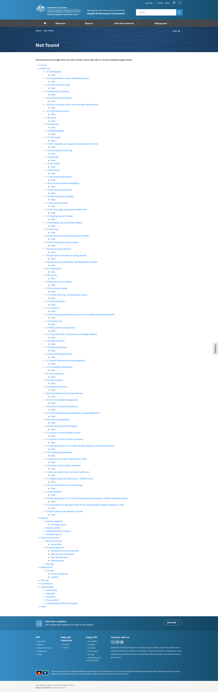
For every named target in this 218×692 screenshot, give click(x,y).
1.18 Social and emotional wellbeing (62, 183)
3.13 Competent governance (59, 452)
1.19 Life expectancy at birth (59, 189)
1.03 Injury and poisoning (58, 84)
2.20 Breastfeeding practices (59, 353)
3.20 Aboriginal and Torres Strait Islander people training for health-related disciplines (87, 498)
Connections (46, 583)
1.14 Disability (52, 157)
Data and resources (50, 537)
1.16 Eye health (53, 170)
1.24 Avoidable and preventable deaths (64, 222)
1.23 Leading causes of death (59, 216)
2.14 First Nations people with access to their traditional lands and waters (80, 314)
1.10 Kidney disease (55, 130)
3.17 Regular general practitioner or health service (69, 478)
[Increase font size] (174, 2)
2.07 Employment (54, 268)
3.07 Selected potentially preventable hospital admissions (73, 413)
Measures (45, 68)
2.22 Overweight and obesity (59, 367)
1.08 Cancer (51, 117)
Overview (50, 570)
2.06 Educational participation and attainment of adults (71, 262)
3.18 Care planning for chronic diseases (64, 485)
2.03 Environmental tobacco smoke (62, 242)
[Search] (179, 12)
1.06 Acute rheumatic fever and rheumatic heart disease (72, 104)
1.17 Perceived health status (59, 176)
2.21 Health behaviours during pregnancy (65, 360)
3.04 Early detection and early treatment (64, 393)
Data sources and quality (62, 554)
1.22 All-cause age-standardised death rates (66, 209)
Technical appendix (55, 547)
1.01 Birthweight (53, 71)
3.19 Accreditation (54, 491)
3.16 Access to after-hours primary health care (67, 472)
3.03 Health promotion (56, 386)
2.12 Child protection (55, 301)
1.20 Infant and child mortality (60, 196)
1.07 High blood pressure (58, 111)
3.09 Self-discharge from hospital (61, 426)
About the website (59, 573)
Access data (56, 544)
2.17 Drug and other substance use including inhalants (71, 334)
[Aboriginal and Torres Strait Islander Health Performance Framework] (104, 10)
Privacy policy (52, 600)
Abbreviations (57, 560)
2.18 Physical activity (55, 340)
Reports (44, 518)
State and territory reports (58, 531)
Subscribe (171, 622)
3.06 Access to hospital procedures (62, 406)
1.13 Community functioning (59, 150)
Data (53, 75)
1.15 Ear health (53, 163)
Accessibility (51, 590)
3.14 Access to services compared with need (66, 459)
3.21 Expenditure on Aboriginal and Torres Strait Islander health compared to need (85, 504)
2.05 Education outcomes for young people (66, 255)
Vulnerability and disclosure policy (62, 603)
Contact (160, 3)
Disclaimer (51, 596)
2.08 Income (51, 275)
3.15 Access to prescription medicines (63, 465)
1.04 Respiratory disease (57, 91)
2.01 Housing (52, 229)
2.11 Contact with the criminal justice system (66, 294)
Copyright (50, 593)
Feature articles (53, 527)
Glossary (50, 564)
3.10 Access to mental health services (63, 432)
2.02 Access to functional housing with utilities (67, 235)
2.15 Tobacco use (54, 321)
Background (46, 567)
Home (43, 65)
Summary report (58, 524)
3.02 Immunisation (54, 380)
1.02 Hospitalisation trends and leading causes (67, 78)
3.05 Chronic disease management (62, 399)
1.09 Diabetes (52, 124)
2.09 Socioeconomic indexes (59, 281)
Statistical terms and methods (65, 550)
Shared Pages (47, 586)
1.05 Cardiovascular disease (59, 98)
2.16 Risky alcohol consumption (60, 327)
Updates (55, 577)
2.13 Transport (53, 308)
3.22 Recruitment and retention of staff (64, 511)
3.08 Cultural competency (57, 419)
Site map (45, 580)
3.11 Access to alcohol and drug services (64, 439)
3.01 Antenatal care (55, 373)
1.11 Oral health (53, 137)
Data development (59, 557)
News (167, 3)
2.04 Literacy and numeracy (58, 248)
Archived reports (53, 534)
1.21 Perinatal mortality (57, 203)
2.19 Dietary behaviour (56, 347)
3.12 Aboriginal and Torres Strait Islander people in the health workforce (80, 445)
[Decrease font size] (179, 2)
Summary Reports (54, 521)
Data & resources (54, 541)
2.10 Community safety (56, 288)
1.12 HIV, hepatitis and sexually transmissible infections (72, 143)
